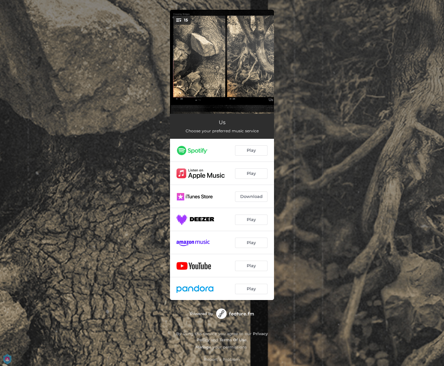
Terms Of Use (233, 339)
